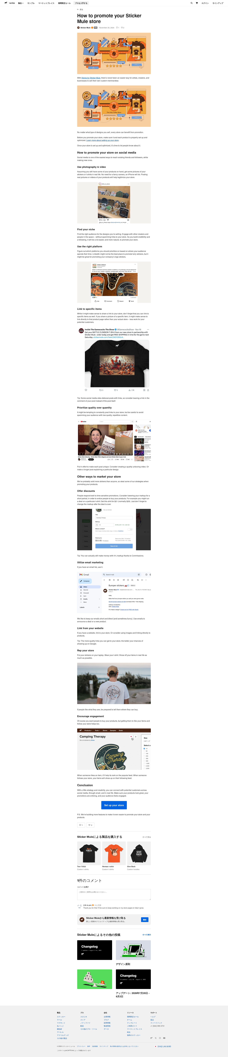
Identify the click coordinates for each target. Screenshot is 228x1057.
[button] (114, 805)
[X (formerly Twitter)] (156, 1038)
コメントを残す (83, 887)
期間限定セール (64, 3)
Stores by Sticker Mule (90, 77)
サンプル (31, 3)
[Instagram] (160, 1038)
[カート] (197, 3)
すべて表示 (146, 934)
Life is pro (87, 905)
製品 (20, 3)
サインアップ (218, 3)
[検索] (191, 3)
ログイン (205, 3)
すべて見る (146, 837)
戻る (81, 9)
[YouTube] (164, 1038)
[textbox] (114, 447)
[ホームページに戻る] (6, 3)
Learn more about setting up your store (102, 140)
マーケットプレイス (46, 3)
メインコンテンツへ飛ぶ (1, 1)
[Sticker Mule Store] (151, 1038)
